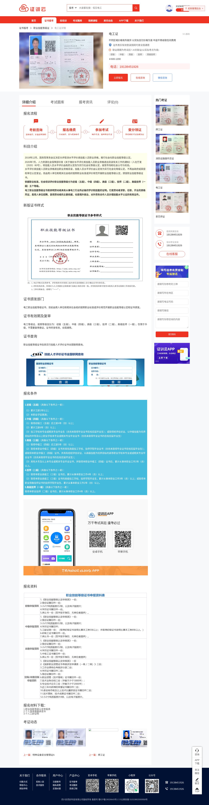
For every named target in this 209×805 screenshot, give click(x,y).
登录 (183, 10)
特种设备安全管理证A (39, 755)
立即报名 (118, 78)
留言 (197, 783)
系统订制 (73, 788)
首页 (33, 20)
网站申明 (23, 788)
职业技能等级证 (41, 28)
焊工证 (97, 755)
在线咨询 (140, 78)
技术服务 (40, 785)
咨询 (197, 754)
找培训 (63, 20)
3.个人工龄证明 (31, 713)
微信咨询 (162, 78)
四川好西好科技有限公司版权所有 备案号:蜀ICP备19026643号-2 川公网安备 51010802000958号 (104, 799)
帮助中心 (23, 785)
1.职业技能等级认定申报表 (36, 709)
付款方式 (23, 782)
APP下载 (123, 20)
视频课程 (92, 20)
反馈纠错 (57, 788)
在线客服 (172, 254)
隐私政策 (57, 785)
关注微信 (197, 771)
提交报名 (172, 334)
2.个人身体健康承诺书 (34, 711)
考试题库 (77, 20)
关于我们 (139, 20)
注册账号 (57, 782)
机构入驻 (40, 782)
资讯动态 (108, 20)
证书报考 (49, 20)
